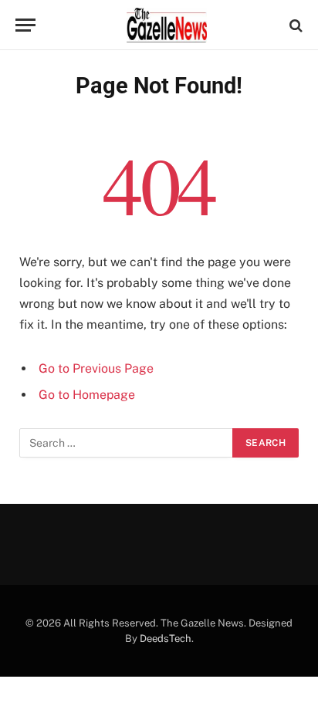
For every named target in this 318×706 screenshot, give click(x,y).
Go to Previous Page (96, 368)
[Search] (294, 25)
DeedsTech (165, 638)
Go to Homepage (87, 394)
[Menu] (25, 25)
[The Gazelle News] (167, 25)
